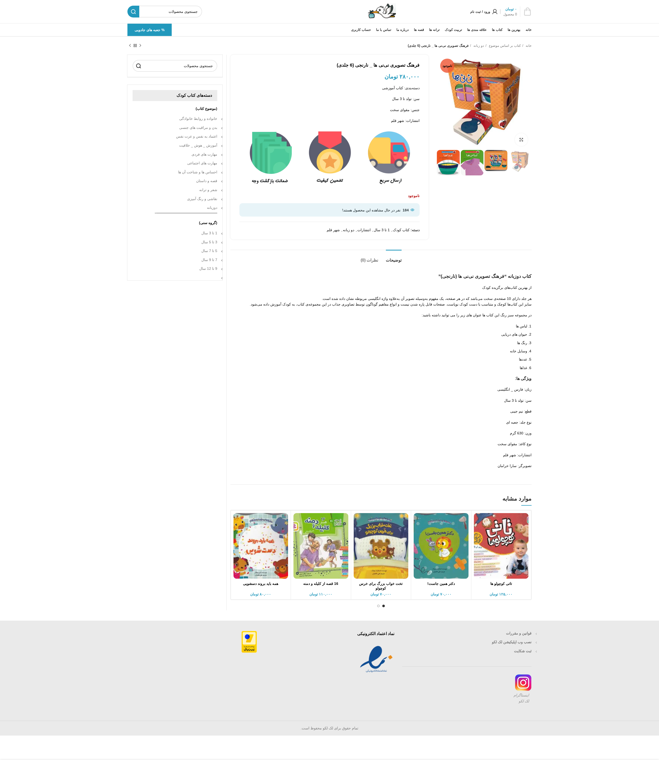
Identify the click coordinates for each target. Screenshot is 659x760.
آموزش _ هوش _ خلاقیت (198, 145)
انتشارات (364, 230)
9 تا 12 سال (208, 268)
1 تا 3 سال (382, 230)
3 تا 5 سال (209, 242)
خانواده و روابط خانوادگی (198, 119)
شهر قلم (333, 230)
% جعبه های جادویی (149, 30)
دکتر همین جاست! (441, 584)
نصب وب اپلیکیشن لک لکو (512, 642)
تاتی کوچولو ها (501, 584)
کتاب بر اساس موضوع (504, 46)
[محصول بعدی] (130, 45)
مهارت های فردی (204, 154)
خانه (528, 46)
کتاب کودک (401, 230)
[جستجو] (138, 66)
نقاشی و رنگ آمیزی (202, 199)
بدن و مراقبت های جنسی (198, 128)
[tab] (394, 257)
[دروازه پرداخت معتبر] (249, 641)
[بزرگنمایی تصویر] (521, 139)
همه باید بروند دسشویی (260, 584)
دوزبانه (212, 207)
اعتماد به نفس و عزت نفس (196, 136)
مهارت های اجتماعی (202, 163)
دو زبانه (478, 46)
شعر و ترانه (208, 190)
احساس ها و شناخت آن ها (197, 172)
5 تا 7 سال (209, 251)
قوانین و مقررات (519, 633)
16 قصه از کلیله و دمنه (320, 584)
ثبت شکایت (523, 651)
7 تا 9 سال (209, 260)
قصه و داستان (206, 181)
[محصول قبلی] (140, 45)
